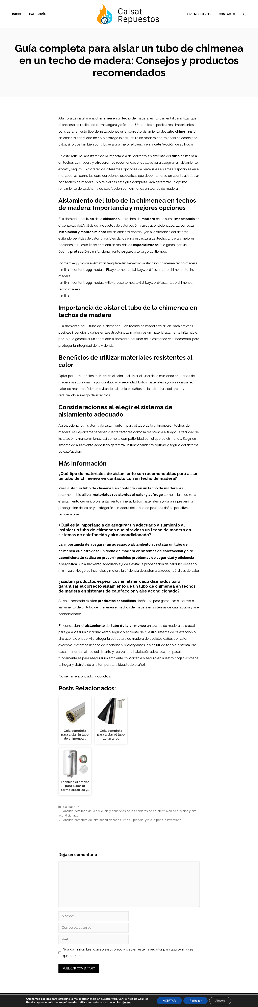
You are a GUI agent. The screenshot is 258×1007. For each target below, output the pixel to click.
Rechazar (195, 1001)
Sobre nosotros (197, 14)
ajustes (126, 1002)
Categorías (38, 14)
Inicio (16, 14)
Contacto (227, 14)
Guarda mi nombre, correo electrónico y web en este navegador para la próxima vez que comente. (128, 952)
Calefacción (71, 806)
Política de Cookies (135, 999)
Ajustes (220, 1001)
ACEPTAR (169, 1001)
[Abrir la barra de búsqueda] (244, 14)
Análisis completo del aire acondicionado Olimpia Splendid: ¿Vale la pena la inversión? (122, 820)
